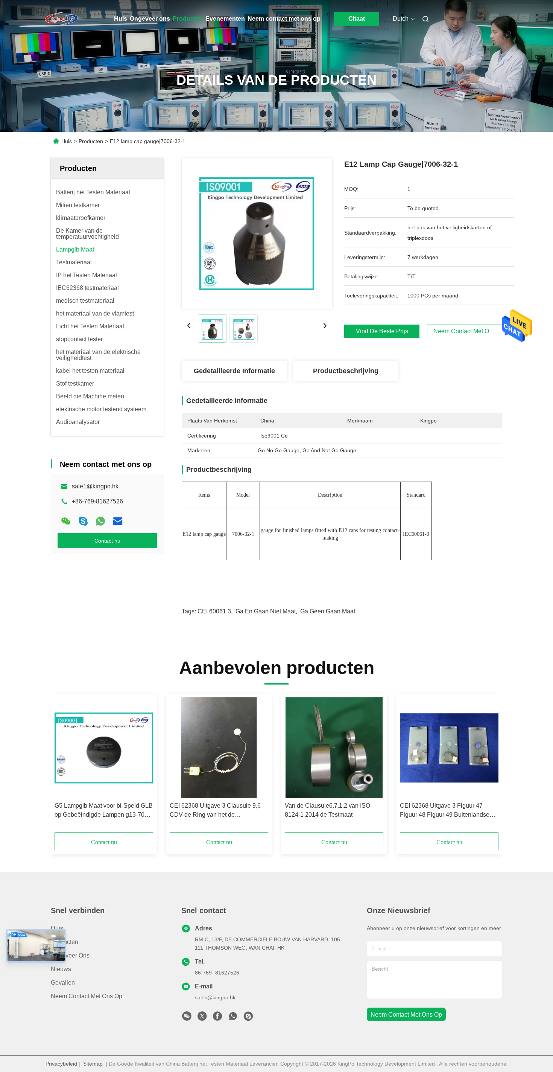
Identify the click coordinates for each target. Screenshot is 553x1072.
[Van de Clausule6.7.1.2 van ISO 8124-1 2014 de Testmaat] (334, 747)
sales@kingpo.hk (215, 997)
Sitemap (93, 1064)
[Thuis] (61, 19)
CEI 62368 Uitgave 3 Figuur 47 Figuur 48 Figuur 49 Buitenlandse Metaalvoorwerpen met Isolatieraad (447, 810)
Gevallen (63, 982)
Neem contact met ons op (284, 18)
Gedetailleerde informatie (234, 371)
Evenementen (225, 18)
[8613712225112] (233, 1018)
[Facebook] (217, 1018)
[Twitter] (202, 1018)
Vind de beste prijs (382, 331)
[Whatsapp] (100, 521)
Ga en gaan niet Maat (265, 611)
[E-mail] (118, 521)
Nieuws (61, 969)
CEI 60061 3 (214, 611)
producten (64, 942)
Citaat (356, 18)
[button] (64, 765)
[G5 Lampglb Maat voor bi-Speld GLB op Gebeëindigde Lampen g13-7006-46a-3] (104, 747)
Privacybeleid (61, 1064)
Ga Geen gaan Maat (327, 611)
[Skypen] (83, 521)
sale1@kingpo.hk (95, 486)
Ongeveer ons (150, 18)
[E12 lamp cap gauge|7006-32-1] (257, 233)
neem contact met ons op (406, 1014)
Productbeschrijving (345, 371)
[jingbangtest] (248, 1018)
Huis (120, 18)
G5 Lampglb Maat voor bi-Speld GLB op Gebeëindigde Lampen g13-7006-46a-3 (104, 810)
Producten (188, 18)
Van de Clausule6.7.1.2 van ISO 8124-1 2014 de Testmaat (327, 810)
